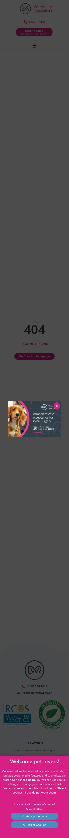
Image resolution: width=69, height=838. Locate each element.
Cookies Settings (34, 809)
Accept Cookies (36, 816)
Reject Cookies (36, 824)
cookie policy (31, 779)
